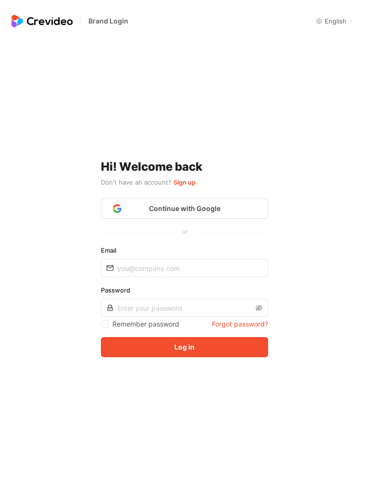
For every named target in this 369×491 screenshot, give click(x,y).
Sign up (184, 182)
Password (115, 290)
